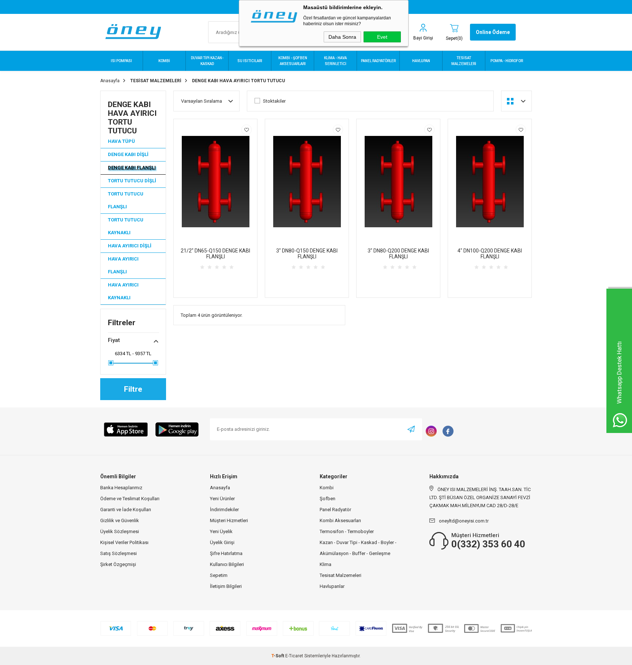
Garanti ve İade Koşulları (125, 509)
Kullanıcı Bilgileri (227, 564)
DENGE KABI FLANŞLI (132, 167)
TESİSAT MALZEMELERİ (463, 61)
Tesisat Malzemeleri (340, 575)
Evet (382, 37)
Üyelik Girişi (222, 542)
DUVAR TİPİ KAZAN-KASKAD (207, 61)
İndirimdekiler (224, 509)
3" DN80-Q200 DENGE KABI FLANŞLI (398, 253)
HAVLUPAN (421, 61)
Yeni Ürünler (222, 498)
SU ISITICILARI (249, 61)
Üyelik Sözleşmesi (119, 531)
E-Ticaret (294, 655)
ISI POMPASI (121, 61)
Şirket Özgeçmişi (118, 564)
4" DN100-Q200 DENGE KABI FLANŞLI (490, 253)
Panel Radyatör (335, 509)
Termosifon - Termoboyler (347, 531)
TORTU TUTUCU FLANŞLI (125, 200)
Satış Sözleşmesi (118, 553)
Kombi (327, 487)
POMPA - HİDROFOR (506, 61)
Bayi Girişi (423, 38)
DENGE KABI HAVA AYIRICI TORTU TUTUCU (132, 117)
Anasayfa (220, 487)
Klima (325, 564)
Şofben (327, 498)
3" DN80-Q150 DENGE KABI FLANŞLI (307, 253)
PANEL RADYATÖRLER (378, 61)
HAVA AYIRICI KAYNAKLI (123, 291)
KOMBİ (164, 61)
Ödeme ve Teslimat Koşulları (129, 498)
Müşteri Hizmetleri (229, 520)
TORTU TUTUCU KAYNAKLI (125, 226)
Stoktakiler (274, 101)
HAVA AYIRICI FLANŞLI (123, 265)
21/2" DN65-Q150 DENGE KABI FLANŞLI (215, 253)
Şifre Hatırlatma (226, 553)
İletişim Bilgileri (226, 586)
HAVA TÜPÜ (121, 141)
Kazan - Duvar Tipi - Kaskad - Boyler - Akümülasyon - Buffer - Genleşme (358, 548)
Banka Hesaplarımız (121, 487)
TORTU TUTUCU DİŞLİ (132, 180)
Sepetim (218, 575)
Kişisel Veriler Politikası (124, 542)
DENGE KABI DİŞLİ (128, 154)
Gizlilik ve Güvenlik (119, 520)
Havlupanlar (332, 586)
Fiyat (114, 340)
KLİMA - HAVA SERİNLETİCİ (335, 61)
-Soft (278, 655)
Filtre (133, 389)
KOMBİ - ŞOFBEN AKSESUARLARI (292, 61)
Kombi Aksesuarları (340, 520)
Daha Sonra (342, 37)
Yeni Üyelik (221, 531)
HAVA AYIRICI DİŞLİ (129, 245)
